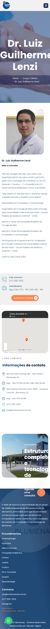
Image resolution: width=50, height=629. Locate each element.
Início (15, 78)
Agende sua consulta (23, 298)
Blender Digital (34, 626)
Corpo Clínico (30, 78)
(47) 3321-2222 (9, 599)
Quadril (5, 577)
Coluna (5, 557)
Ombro (5, 567)
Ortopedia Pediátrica (12, 552)
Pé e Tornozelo (9, 572)
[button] (46, 5)
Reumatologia (8, 581)
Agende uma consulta (29, 492)
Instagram (7, 603)
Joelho (5, 562)
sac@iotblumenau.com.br (14, 594)
